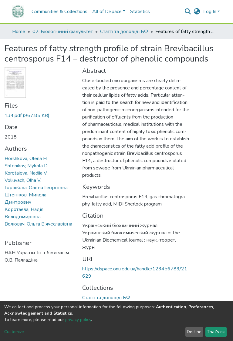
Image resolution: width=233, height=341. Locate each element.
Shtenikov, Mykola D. (26, 165)
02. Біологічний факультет (62, 31)
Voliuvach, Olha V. (23, 180)
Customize (14, 332)
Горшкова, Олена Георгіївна (36, 187)
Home (18, 31)
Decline (194, 332)
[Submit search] (188, 11)
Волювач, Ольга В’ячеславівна (38, 224)
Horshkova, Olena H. (26, 158)
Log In (209, 11)
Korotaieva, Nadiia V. (26, 173)
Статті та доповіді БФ (124, 31)
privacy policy (78, 320)
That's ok (216, 332)
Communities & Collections (59, 11)
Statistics (140, 11)
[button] (197, 11)
